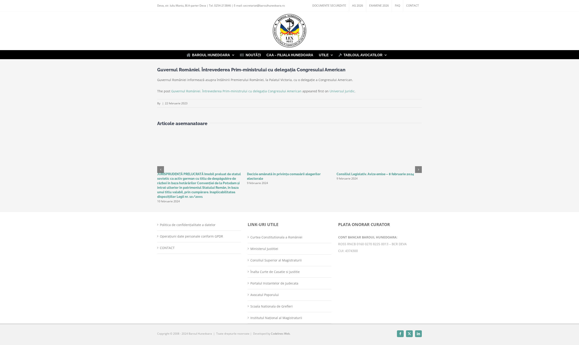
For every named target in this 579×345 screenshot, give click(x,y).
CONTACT (167, 248)
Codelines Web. (280, 334)
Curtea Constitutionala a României (276, 237)
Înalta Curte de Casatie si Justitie (275, 272)
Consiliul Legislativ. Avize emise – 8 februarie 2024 (375, 174)
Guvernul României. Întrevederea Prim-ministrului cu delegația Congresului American (236, 91)
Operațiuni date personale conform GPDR (191, 236)
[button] (160, 169)
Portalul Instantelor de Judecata (274, 283)
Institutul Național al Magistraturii (276, 318)
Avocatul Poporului (264, 295)
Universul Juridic (342, 91)
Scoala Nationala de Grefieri (271, 306)
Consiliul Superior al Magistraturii (276, 260)
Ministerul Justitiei (264, 249)
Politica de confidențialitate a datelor (188, 225)
